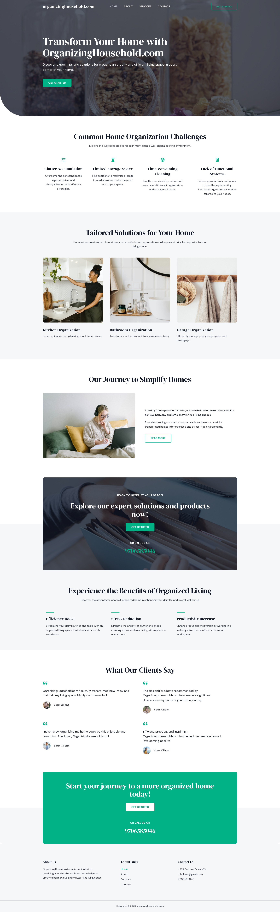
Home (113, 6)
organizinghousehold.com (68, 6)
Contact (164, 6)
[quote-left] (45, 683)
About (128, 6)
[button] (224, 6)
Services (145, 6)
